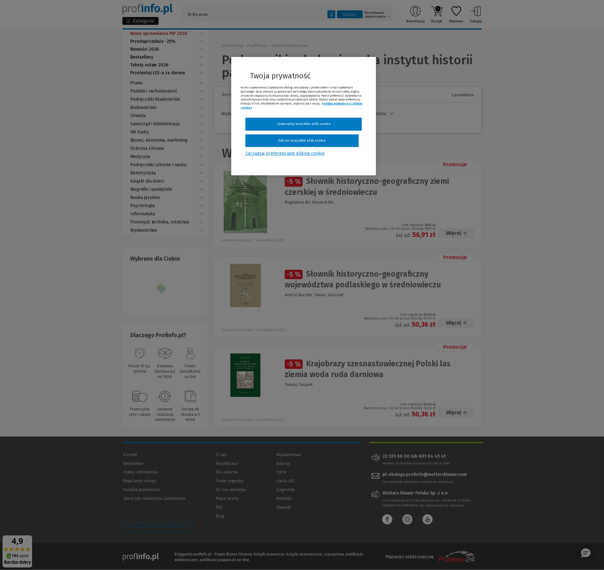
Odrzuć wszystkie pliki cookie (302, 140)
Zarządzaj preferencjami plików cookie (284, 153)
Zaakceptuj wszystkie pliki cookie (304, 124)
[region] (303, 116)
